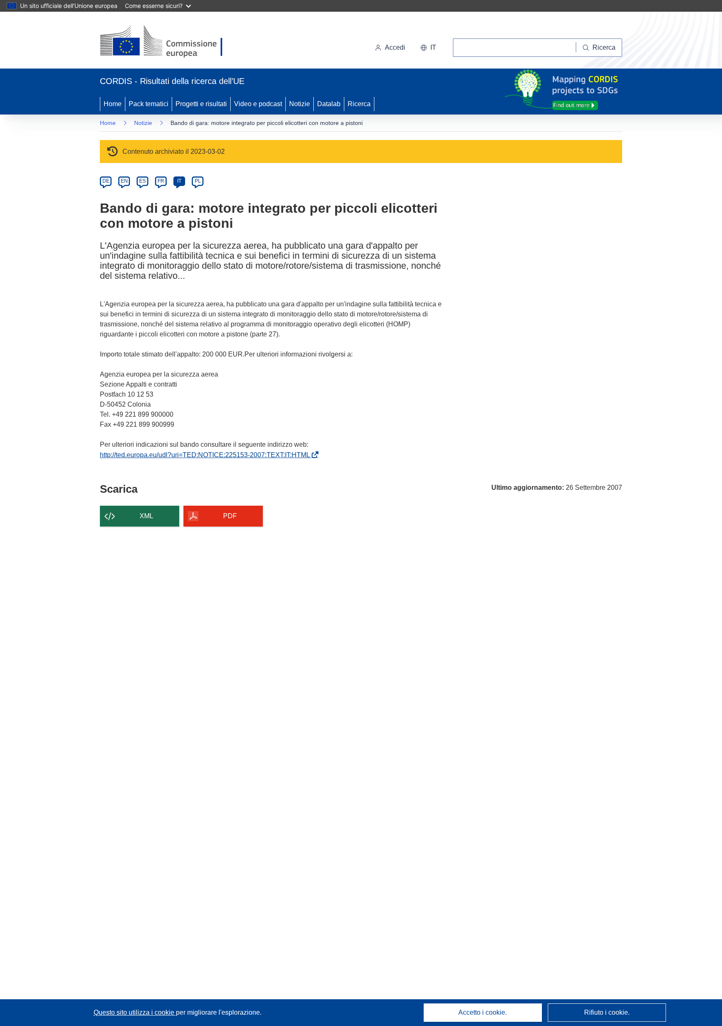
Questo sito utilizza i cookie (135, 1012)
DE (105, 181)
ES (142, 181)
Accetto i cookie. (482, 1012)
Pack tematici (148, 103)
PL (198, 181)
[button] (428, 47)
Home (113, 103)
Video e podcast (258, 103)
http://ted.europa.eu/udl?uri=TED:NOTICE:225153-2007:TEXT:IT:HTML (206, 454)
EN (124, 181)
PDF (230, 515)
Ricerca (359, 103)
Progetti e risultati (201, 103)
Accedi (395, 47)
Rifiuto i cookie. (607, 1012)
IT (179, 181)
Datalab (329, 103)
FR (161, 181)
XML (146, 515)
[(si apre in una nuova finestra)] (166, 42)
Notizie (299, 103)
